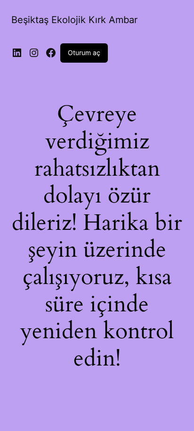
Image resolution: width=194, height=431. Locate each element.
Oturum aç (84, 53)
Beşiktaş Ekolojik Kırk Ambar (74, 19)
